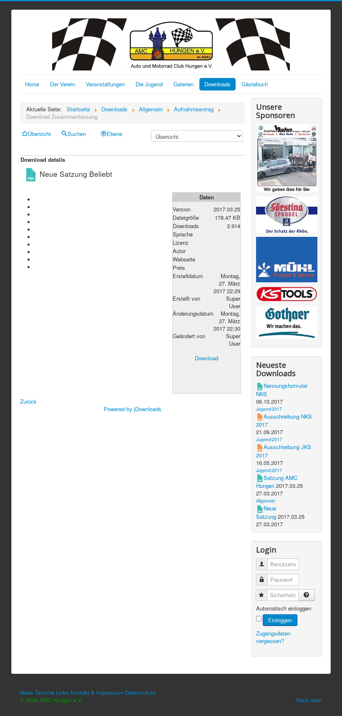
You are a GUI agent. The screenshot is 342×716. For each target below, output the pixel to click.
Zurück (28, 401)
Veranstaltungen (105, 84)
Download (206, 358)
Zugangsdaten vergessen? (273, 637)
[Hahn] (286, 159)
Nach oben (309, 700)
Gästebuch (254, 84)
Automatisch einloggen (283, 608)
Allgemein (265, 500)
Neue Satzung (266, 512)
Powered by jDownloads (132, 409)
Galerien (184, 84)
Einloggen (280, 620)
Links (62, 692)
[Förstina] (286, 216)
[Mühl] (286, 261)
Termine (44, 692)
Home (32, 84)
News (26, 692)
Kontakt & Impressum (96, 692)
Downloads (217, 84)
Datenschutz (140, 692)
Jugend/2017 (269, 409)
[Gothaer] (286, 324)
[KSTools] (286, 295)
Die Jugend (149, 84)
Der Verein (62, 84)
